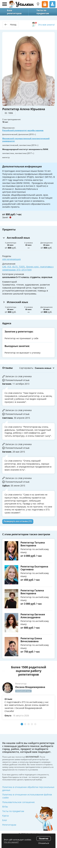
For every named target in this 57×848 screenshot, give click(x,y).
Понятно (43, 838)
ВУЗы (5, 806)
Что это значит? (11, 842)
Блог (4, 820)
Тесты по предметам (13, 811)
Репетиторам (9, 824)
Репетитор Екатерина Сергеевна (34, 568)
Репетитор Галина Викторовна (32, 592)
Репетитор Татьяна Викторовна (33, 544)
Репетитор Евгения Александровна (33, 616)
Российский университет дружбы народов (22, 130)
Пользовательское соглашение (18, 802)
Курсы (5, 815)
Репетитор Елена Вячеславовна (31, 640)
